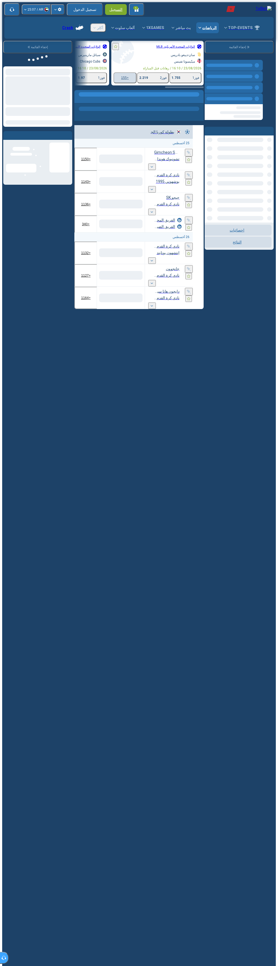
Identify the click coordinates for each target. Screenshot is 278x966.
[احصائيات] (189, 172)
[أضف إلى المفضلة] (115, 46)
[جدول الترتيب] (182, 172)
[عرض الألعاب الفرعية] (152, 173)
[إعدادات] (58, 9)
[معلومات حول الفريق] (176, 172)
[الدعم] (12, 9)
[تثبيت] (189, 153)
